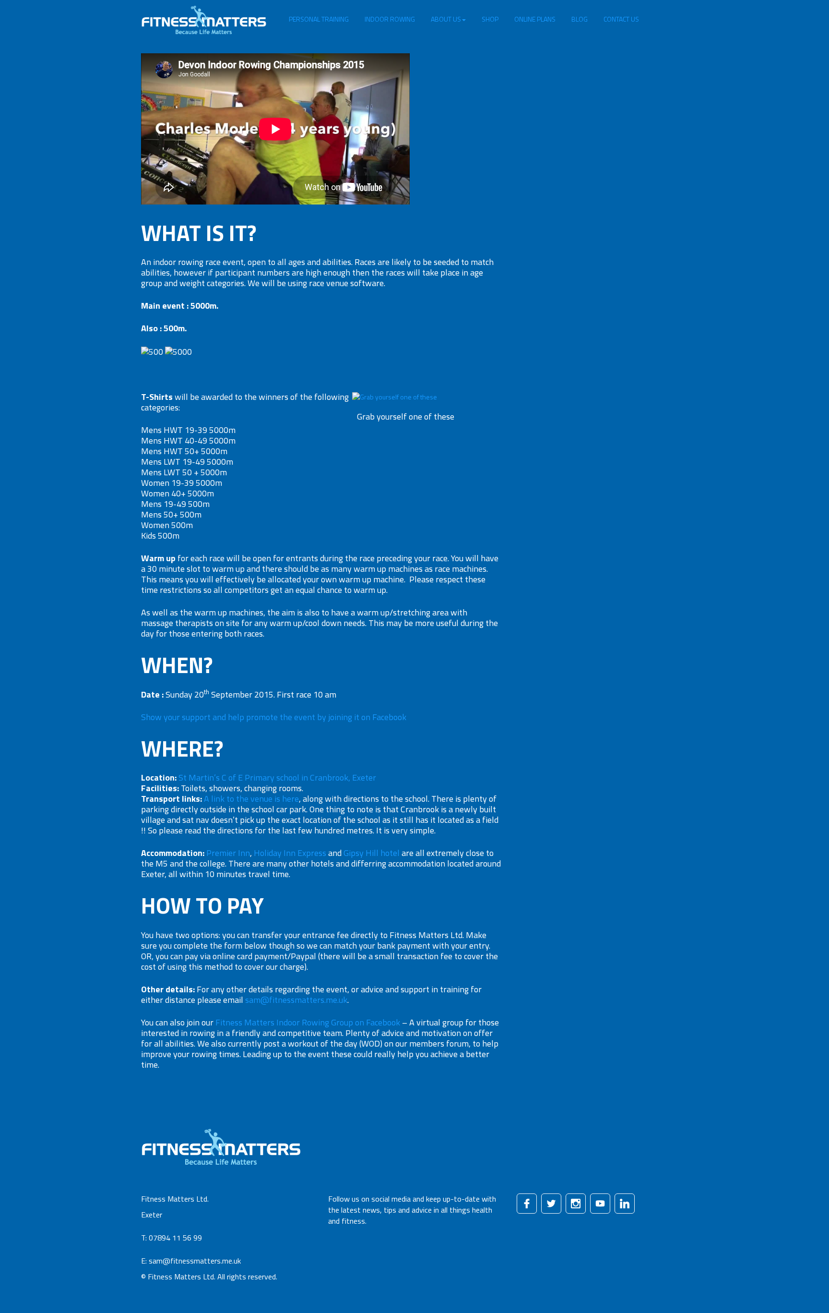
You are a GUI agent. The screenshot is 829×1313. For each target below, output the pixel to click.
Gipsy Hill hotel (371, 852)
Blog (579, 19)
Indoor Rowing (390, 19)
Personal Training (319, 19)
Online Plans (535, 19)
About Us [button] (446, 19)
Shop (490, 19)
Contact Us (621, 19)
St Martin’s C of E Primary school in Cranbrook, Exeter (277, 777)
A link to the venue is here (251, 798)
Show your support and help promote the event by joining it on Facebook (273, 717)
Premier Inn (228, 852)
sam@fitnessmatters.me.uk (296, 999)
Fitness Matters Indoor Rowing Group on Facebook (307, 1022)
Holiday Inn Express (290, 852)
